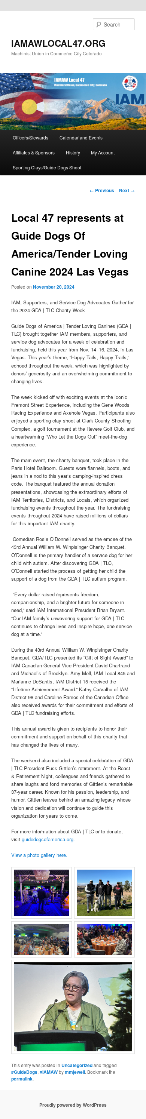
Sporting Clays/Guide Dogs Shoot (47, 167)
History (73, 152)
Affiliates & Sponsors (34, 152)
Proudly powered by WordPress (73, 1104)
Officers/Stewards (30, 137)
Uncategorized (76, 1065)
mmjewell (75, 1072)
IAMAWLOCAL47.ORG (58, 43)
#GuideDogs (24, 1072)
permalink (22, 1078)
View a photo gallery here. (39, 854)
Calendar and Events (81, 137)
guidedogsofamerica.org (47, 839)
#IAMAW (49, 1072)
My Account (103, 152)
